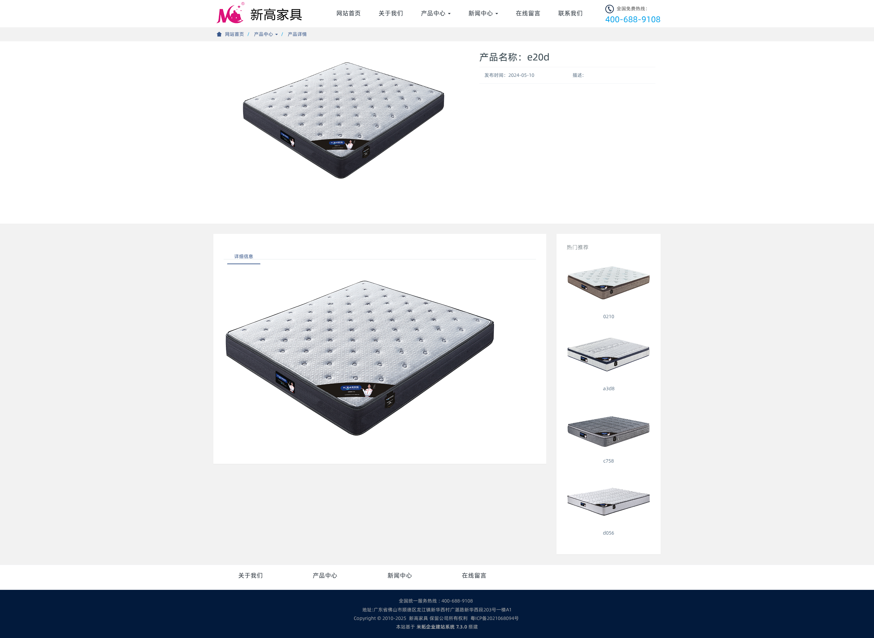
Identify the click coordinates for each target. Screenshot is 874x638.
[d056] (608, 500)
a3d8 (609, 388)
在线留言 (528, 13)
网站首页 (348, 13)
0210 (608, 316)
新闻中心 (481, 13)
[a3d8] (608, 355)
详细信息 (243, 256)
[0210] (608, 283)
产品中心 (434, 13)
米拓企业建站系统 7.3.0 (442, 626)
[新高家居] (260, 10)
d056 (608, 532)
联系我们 (570, 13)
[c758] (608, 427)
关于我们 (391, 13)
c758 (608, 460)
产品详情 (297, 34)
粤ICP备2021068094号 (494, 618)
